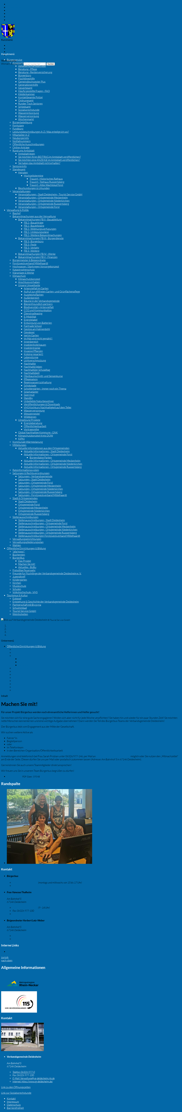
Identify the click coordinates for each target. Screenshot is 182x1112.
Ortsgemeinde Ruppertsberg (33, 513)
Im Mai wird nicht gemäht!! (38, 338)
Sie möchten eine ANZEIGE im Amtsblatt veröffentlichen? (49, 159)
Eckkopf (17, 598)
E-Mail (20, 885)
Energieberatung (33, 423)
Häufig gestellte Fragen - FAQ (34, 91)
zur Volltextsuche (16, 19)
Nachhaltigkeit (32, 372)
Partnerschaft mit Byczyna (27, 604)
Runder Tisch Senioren (30, 103)
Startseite (12, 625)
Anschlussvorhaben (29, 282)
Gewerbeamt (25, 87)
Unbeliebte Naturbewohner (39, 401)
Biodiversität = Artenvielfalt (39, 307)
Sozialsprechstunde (28, 109)
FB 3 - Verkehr (31, 247)
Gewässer (29, 332)
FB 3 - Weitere (31, 250)
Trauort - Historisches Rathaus (46, 178)
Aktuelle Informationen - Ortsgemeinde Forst (48, 454)
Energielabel (30, 319)
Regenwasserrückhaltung (37, 382)
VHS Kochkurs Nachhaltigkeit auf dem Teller (47, 407)
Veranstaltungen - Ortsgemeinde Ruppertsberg (43, 203)
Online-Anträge (21, 147)
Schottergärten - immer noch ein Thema (45, 388)
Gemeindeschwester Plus (32, 81)
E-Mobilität (30, 316)
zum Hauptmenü (16, 10)
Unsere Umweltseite (29, 285)
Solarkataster (31, 391)
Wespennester (32, 413)
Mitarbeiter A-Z (21, 134)
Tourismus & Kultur (17, 595)
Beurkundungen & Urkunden (34, 188)
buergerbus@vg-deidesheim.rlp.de (113, 756)
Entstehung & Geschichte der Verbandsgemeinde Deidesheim (46, 601)
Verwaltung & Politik (18, 210)
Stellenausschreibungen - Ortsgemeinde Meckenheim (47, 526)
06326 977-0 (24, 1072)
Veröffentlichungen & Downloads (42, 404)
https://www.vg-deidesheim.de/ (33, 1081)
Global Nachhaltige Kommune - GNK (38, 432)
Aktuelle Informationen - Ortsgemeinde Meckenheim (52, 460)
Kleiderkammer (26, 94)
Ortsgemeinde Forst (29, 504)
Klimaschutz (19, 275)
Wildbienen (30, 416)
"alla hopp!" (19, 551)
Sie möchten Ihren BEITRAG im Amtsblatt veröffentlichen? (49, 156)
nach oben (6, 960)
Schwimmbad (20, 607)
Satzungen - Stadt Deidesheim (34, 479)
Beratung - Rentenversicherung (35, 72)
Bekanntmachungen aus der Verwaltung (34, 216)
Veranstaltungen (22, 191)
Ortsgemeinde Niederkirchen (34, 510)
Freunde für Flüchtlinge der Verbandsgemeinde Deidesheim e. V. (47, 573)
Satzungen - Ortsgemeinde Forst (35, 482)
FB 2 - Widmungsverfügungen (40, 228)
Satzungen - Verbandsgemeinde (35, 476)
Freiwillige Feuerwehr (24, 570)
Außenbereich (31, 297)
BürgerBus (18, 557)
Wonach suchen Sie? (12, 63)
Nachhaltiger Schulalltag (37, 369)
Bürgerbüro (24, 75)
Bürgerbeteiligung (22, 122)
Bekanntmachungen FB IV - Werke (36, 253)
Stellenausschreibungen (25, 517)
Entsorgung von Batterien (38, 322)
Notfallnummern (22, 141)
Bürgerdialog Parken (41, 457)
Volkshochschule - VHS (25, 592)
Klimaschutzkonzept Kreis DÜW (35, 435)
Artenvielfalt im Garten (36, 288)
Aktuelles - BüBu (27, 567)
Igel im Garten (31, 335)
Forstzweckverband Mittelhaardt (30, 263)
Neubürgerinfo (21, 138)
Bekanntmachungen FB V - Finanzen (37, 257)
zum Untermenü (15, 13)
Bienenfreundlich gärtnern (38, 304)
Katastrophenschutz (24, 269)
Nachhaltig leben (33, 366)
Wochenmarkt (26, 119)
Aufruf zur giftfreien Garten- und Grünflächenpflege (52, 291)
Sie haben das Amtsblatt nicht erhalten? (39, 163)
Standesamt (19, 169)
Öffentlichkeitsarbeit (35, 426)
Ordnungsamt (25, 100)
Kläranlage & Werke (23, 272)
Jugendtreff (19, 576)
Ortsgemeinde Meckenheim (33, 507)
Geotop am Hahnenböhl (37, 329)
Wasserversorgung (28, 116)
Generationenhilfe (28, 84)
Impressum (13, 48)
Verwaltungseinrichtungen (27, 538)
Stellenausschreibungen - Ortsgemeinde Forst (42, 523)
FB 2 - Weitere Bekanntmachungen (43, 235)
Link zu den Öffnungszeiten (16, 1087)
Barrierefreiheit (15, 54)
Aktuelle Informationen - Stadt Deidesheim (47, 451)
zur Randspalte (15, 7)
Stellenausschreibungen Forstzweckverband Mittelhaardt (49, 535)
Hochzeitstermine (33, 175)
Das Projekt (24, 560)
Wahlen (17, 545)
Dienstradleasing (33, 313)
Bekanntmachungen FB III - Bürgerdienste (41, 238)
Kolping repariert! (33, 354)
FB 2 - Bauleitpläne (34, 225)
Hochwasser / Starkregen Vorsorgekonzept (36, 266)
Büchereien (19, 554)
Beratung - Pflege (27, 69)
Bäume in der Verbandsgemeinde (42, 300)
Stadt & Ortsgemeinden (25, 498)
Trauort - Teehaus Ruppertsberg (47, 181)
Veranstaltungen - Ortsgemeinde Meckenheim (43, 197)
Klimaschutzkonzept (29, 278)
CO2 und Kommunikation (38, 310)
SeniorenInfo (20, 166)
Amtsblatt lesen (26, 153)
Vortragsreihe (31, 429)
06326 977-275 (25, 935)
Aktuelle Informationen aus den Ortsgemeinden (43, 448)
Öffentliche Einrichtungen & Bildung (26, 548)
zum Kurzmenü (15, 16)
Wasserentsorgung (28, 112)
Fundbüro (18, 128)
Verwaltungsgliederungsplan (28, 542)
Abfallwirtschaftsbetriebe (32, 65)
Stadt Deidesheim (27, 501)
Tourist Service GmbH (24, 611)
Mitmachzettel (14, 776)
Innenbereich (31, 341)
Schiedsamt (24, 106)
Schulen (17, 589)
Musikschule (19, 585)
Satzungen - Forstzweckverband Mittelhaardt (42, 495)
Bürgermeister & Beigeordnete (29, 260)
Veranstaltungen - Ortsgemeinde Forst (39, 206)
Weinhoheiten (20, 614)
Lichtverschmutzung (35, 360)
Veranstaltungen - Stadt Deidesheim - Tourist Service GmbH (50, 194)
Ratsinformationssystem (26, 470)
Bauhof (17, 213)
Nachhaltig (30, 363)
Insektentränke (32, 347)
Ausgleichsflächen (34, 294)
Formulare (18, 125)
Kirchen (17, 582)
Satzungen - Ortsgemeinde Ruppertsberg (40, 491)
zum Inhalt (12, 4)
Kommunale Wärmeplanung (28, 441)
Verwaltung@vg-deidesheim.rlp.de (34, 1078)
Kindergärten (20, 579)
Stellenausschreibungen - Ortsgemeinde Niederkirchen (47, 529)
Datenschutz (14, 51)
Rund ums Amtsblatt (23, 150)
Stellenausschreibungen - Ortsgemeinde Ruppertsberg (47, 532)
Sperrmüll (29, 394)
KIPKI (21, 438)
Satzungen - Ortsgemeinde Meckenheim (39, 485)
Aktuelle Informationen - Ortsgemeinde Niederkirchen (53, 463)
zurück (5, 957)
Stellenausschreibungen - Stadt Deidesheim (41, 520)
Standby (28, 398)
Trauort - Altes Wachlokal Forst (46, 185)
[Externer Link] (91, 1002)
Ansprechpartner (22, 62)
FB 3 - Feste (30, 244)
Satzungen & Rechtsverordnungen (31, 473)
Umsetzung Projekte (29, 419)
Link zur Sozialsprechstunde (16, 1092)
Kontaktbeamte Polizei (30, 97)
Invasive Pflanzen (33, 351)
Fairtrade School (33, 325)
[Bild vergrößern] (49, 862)
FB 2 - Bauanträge (33, 222)
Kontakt (11, 45)
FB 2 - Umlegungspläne (36, 232)
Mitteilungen (19, 445)
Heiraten (23, 172)
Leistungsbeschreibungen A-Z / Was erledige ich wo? (41, 131)
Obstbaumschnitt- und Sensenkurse (43, 376)
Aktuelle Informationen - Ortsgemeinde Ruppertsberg (53, 466)
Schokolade (30, 385)
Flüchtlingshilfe (26, 78)
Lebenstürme (31, 357)
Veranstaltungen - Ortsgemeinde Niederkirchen (44, 200)
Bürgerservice (14, 59)
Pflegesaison (31, 379)
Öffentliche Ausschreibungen (28, 144)
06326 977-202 (25, 882)
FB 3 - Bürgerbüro (34, 241)
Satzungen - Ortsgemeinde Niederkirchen (40, 488)
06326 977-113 (25, 907)
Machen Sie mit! (26, 564)
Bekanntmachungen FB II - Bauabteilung (40, 219)
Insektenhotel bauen (35, 344)
